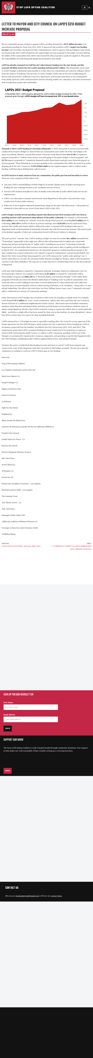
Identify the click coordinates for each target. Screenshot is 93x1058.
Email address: (9, 714)
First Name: (8, 702)
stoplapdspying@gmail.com (27, 896)
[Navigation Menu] (84, 7)
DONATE (7, 770)
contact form (56, 896)
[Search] (89, 7)
